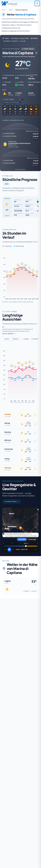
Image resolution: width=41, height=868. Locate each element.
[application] (20, 275)
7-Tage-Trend (8, 99)
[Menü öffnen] (37, 3)
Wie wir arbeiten (8, 334)
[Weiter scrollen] (36, 208)
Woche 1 (6, 339)
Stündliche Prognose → (12, 102)
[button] (7, 207)
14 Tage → (19, 99)
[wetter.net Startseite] (9, 3)
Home (4, 10)
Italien (11, 10)
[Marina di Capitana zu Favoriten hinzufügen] (36, 53)
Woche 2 (15, 339)
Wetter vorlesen (29, 49)
